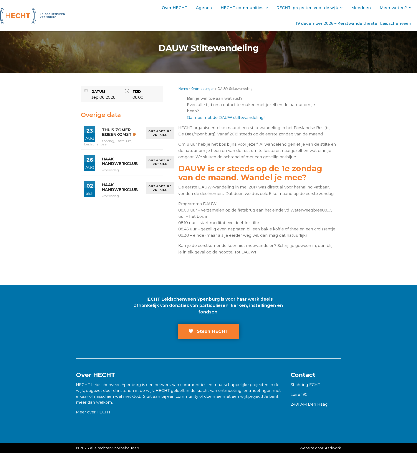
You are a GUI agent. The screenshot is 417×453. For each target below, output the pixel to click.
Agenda (204, 7)
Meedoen (361, 7)
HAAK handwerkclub (120, 161)
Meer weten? (393, 7)
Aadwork (333, 448)
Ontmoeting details (160, 133)
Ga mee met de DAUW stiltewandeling (225, 117)
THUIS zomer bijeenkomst (117, 132)
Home (183, 89)
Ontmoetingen (202, 89)
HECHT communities (242, 7)
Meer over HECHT (93, 412)
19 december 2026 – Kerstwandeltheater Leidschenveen (353, 23)
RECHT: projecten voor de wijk (307, 7)
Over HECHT (174, 7)
